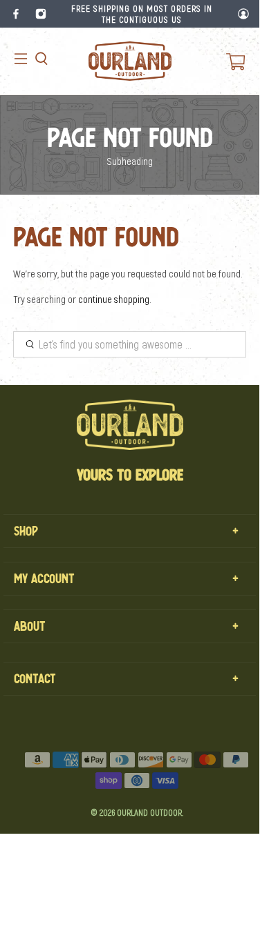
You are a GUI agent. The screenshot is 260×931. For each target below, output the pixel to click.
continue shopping (113, 299)
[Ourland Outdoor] (129, 61)
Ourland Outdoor (149, 812)
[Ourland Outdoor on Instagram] (40, 13)
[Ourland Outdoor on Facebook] (15, 13)
